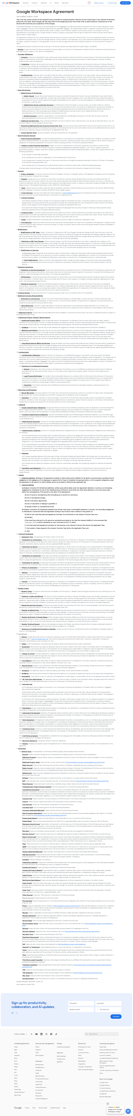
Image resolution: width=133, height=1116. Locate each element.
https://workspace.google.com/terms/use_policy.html (92, 781)
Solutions (26, 3)
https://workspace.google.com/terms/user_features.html (82, 931)
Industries (44, 3)
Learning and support (107, 1044)
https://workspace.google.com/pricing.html (66, 906)
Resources (65, 3)
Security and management (45, 1044)
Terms (34, 1108)
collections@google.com (70, 193)
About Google (43, 1108)
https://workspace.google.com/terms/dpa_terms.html (50, 815)
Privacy (27, 1108)
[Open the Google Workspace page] (11, 3)
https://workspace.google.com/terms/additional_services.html (85, 762)
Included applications (21, 1044)
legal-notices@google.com (40, 639)
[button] (128, 1111)
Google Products (55, 1108)
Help (64, 1108)
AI (50, 3)
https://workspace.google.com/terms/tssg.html (87, 973)
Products (34, 3)
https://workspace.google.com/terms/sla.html (72, 944)
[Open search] (89, 3)
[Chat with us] (128, 1111)
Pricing (56, 3)
